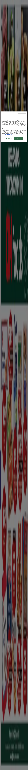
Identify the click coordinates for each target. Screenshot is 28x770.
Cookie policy (17, 126)
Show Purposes (9, 138)
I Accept (18, 138)
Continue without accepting (22, 113)
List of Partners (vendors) (7, 134)
